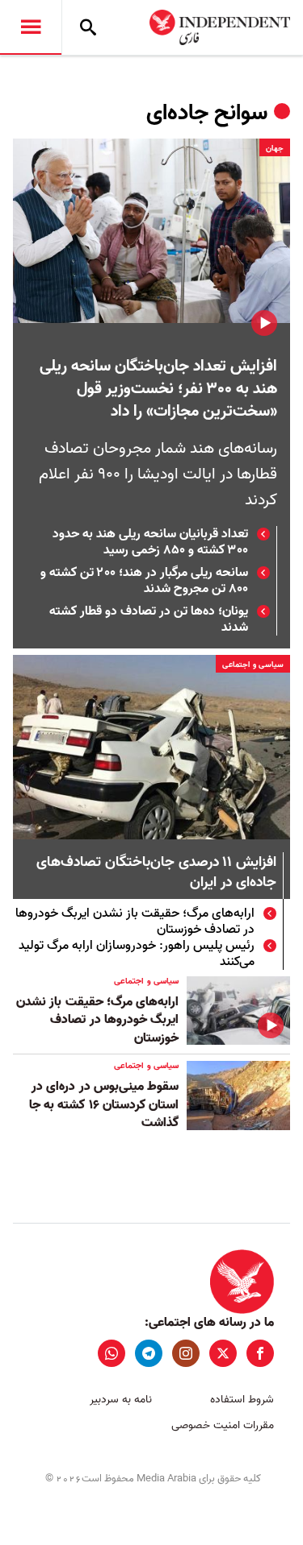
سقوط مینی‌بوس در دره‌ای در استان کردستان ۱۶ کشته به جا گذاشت (104, 1104)
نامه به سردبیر (121, 1399)
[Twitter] (223, 1353)
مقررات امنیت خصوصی (222, 1425)
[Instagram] (186, 1353)
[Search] (88, 27)
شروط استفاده (242, 1399)
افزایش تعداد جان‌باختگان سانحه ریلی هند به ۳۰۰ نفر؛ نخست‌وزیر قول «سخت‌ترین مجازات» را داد (158, 389)
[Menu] (30, 27)
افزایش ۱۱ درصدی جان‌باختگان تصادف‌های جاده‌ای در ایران (156, 873)
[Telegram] (148, 1353)
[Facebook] (260, 1353)
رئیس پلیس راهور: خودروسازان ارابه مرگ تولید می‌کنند (137, 954)
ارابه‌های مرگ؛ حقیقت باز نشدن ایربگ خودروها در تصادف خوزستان (135, 921)
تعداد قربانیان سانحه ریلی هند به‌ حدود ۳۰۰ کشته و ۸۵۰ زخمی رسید (150, 542)
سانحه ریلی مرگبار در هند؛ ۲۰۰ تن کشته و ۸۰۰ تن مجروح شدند (144, 581)
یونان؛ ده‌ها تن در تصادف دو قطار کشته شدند (148, 619)
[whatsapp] (111, 1353)
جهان (275, 148)
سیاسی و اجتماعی (253, 664)
